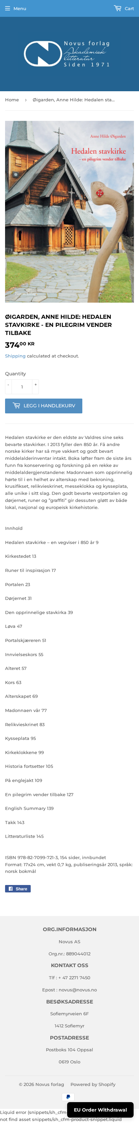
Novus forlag (49, 1084)
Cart (128, 8)
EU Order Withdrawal (100, 1110)
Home (12, 99)
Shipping (15, 356)
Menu (19, 8)
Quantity (15, 374)
